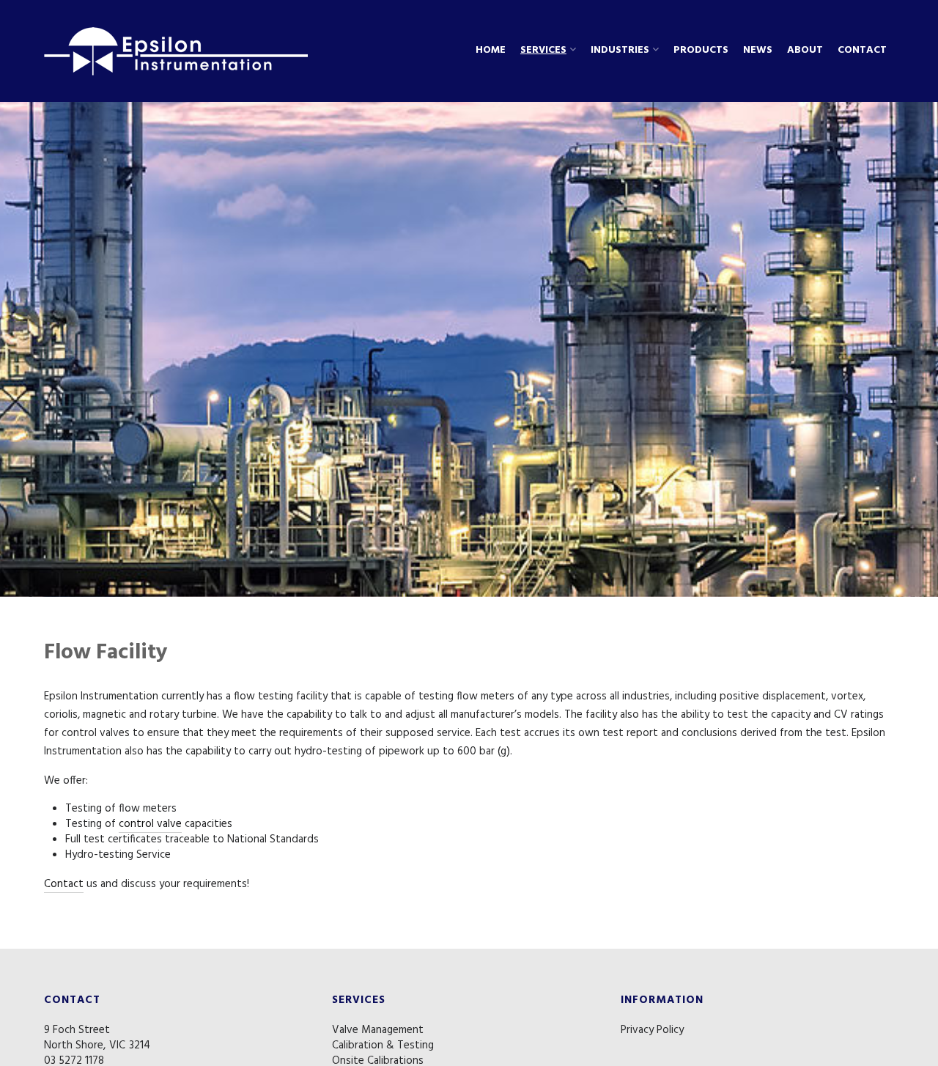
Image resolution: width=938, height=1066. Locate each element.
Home (491, 50)
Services (543, 50)
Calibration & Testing (383, 1045)
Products (700, 50)
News (757, 50)
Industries (620, 50)
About (805, 50)
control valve (150, 824)
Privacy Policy (652, 1030)
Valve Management (378, 1030)
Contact (862, 50)
